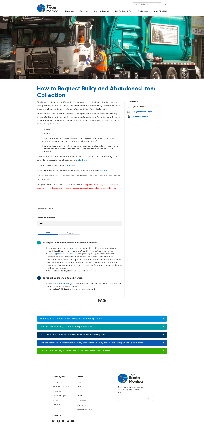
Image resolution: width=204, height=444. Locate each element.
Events (79, 382)
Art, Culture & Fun (123, 11)
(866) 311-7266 (139, 106)
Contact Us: (132, 102)
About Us (56, 405)
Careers (56, 400)
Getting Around (101, 11)
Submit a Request (140, 116)
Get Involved (58, 391)
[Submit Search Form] (167, 7)
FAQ (41, 223)
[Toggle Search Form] (166, 4)
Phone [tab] (70, 233)
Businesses (143, 11)
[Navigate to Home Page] (47, 9)
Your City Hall (160, 11)
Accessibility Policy (85, 410)
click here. (103, 170)
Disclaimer (81, 401)
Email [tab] (48, 232)
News (79, 387)
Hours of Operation (61, 387)
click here (82, 160)
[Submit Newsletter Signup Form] (148, 398)
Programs (69, 11)
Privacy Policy (83, 405)
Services (84, 11)
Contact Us (57, 382)
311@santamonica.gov (63, 254)
